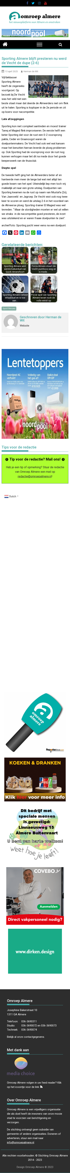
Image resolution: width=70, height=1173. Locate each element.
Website (24, 325)
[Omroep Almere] (5, 43)
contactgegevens (34, 1036)
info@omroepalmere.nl (20, 1142)
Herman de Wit (31, 71)
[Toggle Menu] (39, 44)
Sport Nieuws (9, 308)
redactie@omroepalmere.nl (35, 476)
